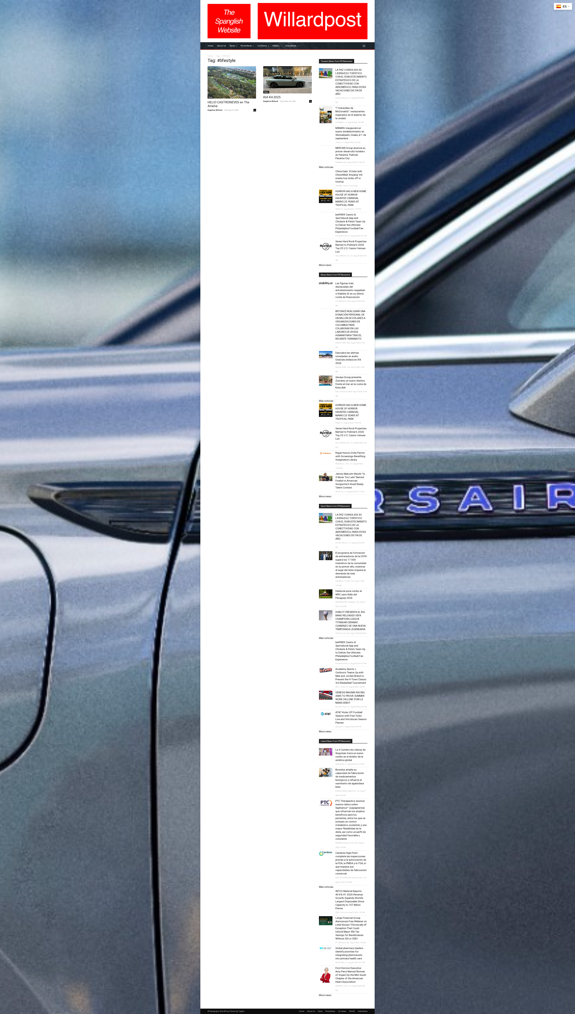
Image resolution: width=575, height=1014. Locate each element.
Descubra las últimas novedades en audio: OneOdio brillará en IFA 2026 (348, 358)
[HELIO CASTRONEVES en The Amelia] (232, 82)
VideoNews (362, 1011)
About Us (311, 1011)
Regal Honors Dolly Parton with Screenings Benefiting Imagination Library (350, 456)
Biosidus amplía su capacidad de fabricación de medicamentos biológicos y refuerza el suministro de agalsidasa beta (349, 778)
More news (325, 265)
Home (210, 56)
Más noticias (326, 167)
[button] (363, 45)
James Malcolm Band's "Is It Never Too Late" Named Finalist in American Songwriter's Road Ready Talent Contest (350, 480)
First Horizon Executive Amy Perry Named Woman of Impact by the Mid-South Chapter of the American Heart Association (350, 975)
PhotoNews (330, 1011)
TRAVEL (352, 1011)
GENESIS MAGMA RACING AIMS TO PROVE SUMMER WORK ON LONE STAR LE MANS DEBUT (350, 697)
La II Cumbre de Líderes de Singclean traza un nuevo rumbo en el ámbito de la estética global (350, 755)
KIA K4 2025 (272, 97)
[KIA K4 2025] (287, 79)
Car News (342, 1011)
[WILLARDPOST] (229, 21)
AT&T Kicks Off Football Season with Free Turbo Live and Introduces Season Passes (351, 717)
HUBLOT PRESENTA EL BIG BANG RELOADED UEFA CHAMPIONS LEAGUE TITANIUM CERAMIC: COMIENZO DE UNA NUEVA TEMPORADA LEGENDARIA (350, 620)
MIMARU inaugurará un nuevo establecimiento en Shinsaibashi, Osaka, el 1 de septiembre (350, 133)
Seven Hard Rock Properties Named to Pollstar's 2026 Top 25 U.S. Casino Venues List (351, 246)
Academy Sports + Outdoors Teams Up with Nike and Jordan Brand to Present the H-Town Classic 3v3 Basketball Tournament (350, 676)
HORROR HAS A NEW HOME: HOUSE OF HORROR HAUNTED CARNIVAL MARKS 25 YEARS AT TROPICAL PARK (351, 198)
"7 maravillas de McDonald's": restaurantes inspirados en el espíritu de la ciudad (350, 113)
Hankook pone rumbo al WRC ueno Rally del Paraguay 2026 (348, 594)
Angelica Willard (215, 110)
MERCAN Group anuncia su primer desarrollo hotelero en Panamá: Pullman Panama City (350, 153)
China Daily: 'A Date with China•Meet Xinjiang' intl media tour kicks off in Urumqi (348, 176)
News (210, 97)
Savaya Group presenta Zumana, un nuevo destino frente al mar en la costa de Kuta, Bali (350, 382)
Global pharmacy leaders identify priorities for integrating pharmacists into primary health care (349, 953)
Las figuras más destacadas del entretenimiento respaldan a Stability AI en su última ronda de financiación (350, 290)
